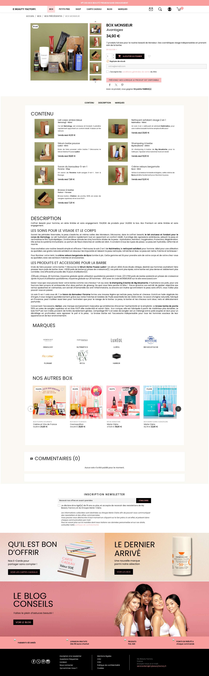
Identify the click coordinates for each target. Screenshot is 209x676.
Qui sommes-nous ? (68, 668)
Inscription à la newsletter (70, 656)
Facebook (34, 661)
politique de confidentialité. (87, 525)
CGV (99, 659)
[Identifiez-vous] (170, 9)
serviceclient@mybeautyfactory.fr (151, 666)
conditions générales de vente (136, 71)
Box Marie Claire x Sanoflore (156, 422)
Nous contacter (66, 665)
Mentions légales (104, 656)
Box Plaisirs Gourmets (42, 422)
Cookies (100, 668)
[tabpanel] (49, 409)
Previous (31, 409)
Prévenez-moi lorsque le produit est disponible (134, 80)
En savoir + (111, 49)
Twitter (38, 661)
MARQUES (119, 102)
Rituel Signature (113, 422)
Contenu (89, 102)
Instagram (48, 661)
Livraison (63, 662)
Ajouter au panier (130, 56)
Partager (109, 84)
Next (178, 409)
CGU (99, 662)
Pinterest (122, 84)
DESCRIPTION (104, 102)
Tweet (116, 84)
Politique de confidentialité (108, 665)
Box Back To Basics (78, 422)
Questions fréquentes (69, 659)
